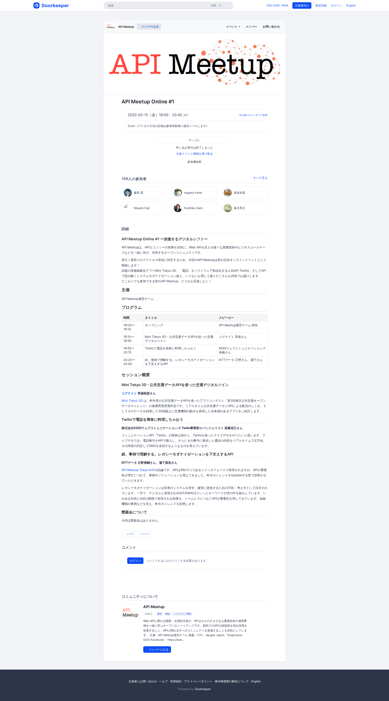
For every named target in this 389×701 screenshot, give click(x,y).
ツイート (145, 533)
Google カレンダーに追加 (253, 114)
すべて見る (260, 177)
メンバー (251, 26)
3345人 (149, 613)
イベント (232, 26)
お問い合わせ (271, 26)
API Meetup (126, 26)
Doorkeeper (203, 689)
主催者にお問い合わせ (142, 681)
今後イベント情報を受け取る (194, 153)
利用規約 (176, 681)
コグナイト (129, 393)
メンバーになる (150, 26)
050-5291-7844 (277, 5)
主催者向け (302, 5)
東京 (159, 613)
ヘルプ (163, 681)
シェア (130, 533)
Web (167, 613)
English (351, 5)
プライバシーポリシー (198, 681)
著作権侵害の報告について (232, 681)
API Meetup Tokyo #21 (138, 470)
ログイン (336, 5)
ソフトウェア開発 (182, 613)
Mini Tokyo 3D (132, 401)
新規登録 (321, 5)
